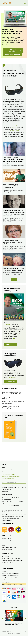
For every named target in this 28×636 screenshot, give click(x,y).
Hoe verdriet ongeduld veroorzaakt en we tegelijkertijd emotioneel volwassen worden (13, 159)
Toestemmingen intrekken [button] (8, 478)
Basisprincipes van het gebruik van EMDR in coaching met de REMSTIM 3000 (13, 393)
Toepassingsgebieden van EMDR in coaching (11, 397)
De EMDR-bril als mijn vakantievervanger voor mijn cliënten (12, 242)
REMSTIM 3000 (14, 131)
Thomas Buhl (8, 324)
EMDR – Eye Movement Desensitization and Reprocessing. (13, 402)
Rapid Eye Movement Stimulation (12, 126)
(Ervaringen (12, 377)
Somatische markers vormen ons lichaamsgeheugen (11, 407)
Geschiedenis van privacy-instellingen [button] (11, 476)
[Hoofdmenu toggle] (24, 3)
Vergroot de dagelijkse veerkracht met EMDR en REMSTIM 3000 (11, 186)
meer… (5, 44)
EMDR (14, 127)
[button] (14, 279)
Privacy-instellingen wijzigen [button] (8, 474)
